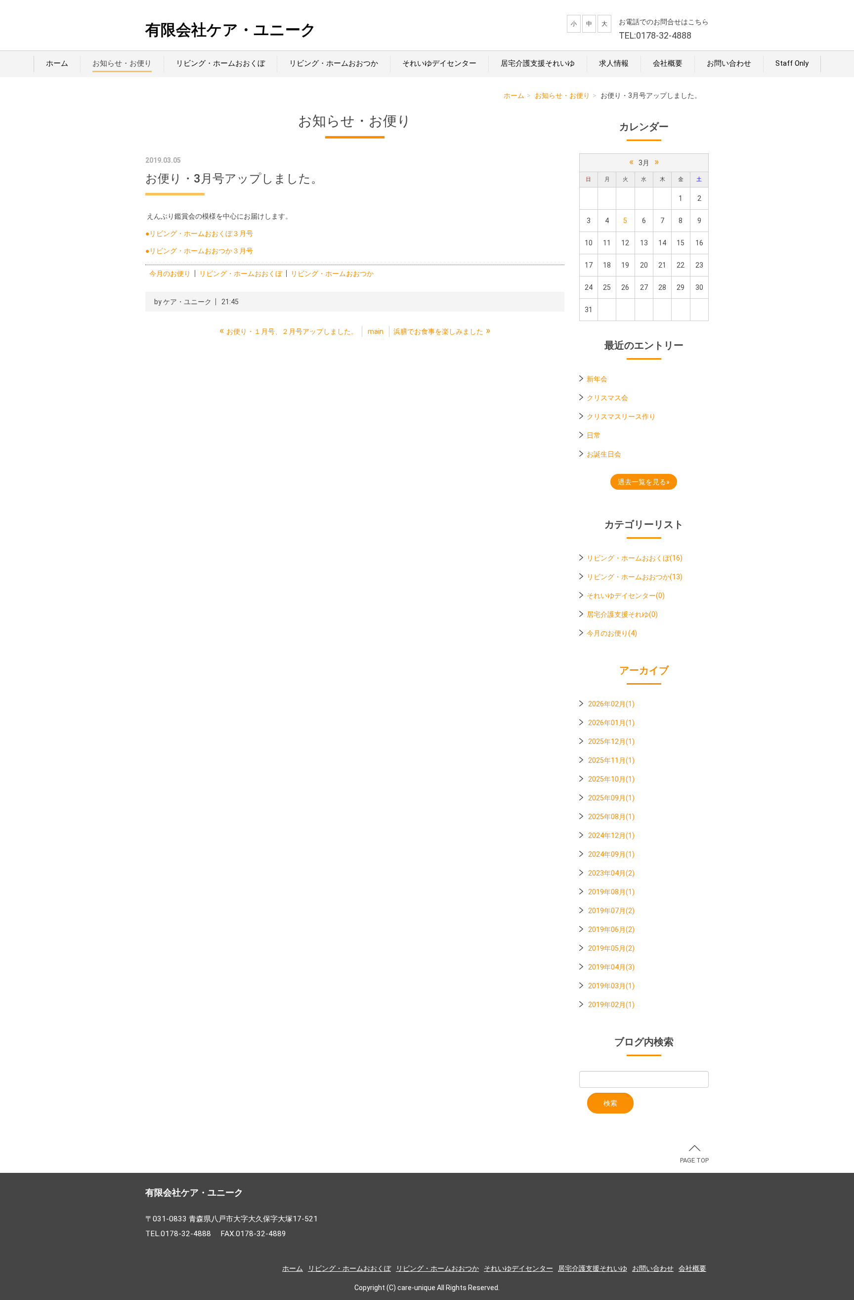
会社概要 (668, 63)
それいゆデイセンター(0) (626, 596)
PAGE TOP (694, 1160)
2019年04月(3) (611, 967)
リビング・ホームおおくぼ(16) (635, 558)
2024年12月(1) (611, 835)
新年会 (597, 379)
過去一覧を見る (642, 482)
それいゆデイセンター (439, 63)
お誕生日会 (604, 454)
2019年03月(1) (611, 986)
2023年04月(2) (611, 873)
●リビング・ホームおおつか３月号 (199, 251)
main (376, 331)
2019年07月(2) (611, 911)
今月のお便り (170, 274)
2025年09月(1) (611, 798)
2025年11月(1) (611, 760)
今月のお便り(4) (612, 633)
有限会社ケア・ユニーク (230, 30)
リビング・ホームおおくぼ (220, 63)
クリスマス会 (607, 398)
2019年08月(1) (611, 892)
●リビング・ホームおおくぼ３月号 (199, 233)
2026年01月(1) (611, 723)
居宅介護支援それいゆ (538, 63)
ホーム (57, 63)
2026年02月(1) (611, 704)
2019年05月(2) (611, 948)
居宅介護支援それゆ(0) (622, 614)
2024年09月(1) (611, 854)
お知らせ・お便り (122, 63)
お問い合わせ (729, 63)
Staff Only (792, 63)
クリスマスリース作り (621, 416)
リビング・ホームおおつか (333, 63)
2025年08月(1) (611, 817)
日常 (593, 435)
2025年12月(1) (611, 741)
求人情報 (614, 63)
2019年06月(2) (611, 929)
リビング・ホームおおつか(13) (635, 577)
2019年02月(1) (611, 1005)
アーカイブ (644, 670)
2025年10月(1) (611, 779)
